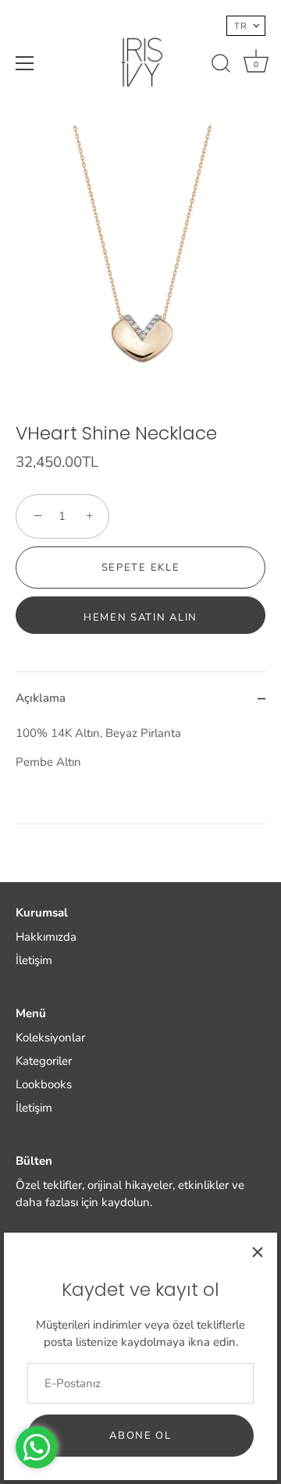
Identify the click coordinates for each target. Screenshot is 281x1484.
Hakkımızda (46, 937)
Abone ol (140, 1436)
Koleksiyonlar (50, 1037)
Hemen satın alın (140, 617)
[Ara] (221, 65)
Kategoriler (44, 1061)
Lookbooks (44, 1084)
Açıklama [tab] (41, 698)
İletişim (34, 960)
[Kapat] (257, 1252)
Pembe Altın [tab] (98, 747)
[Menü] (25, 63)
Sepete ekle (140, 568)
